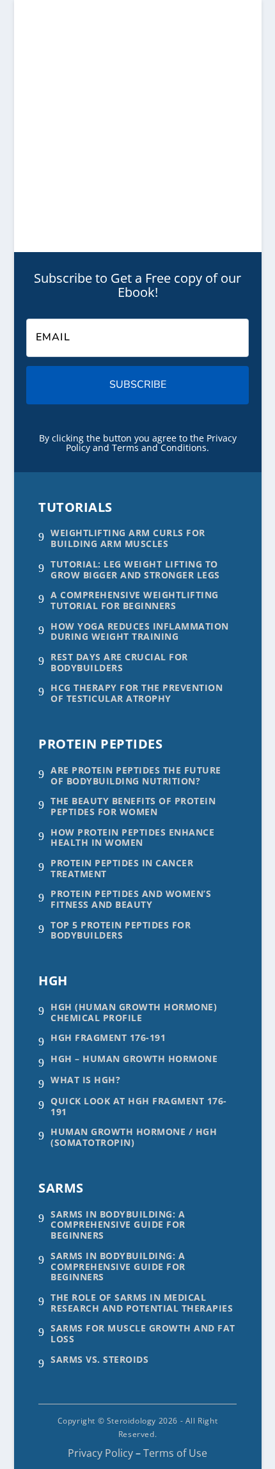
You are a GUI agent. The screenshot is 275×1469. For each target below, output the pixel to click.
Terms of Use (175, 1453)
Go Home (73, 178)
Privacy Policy (100, 1453)
